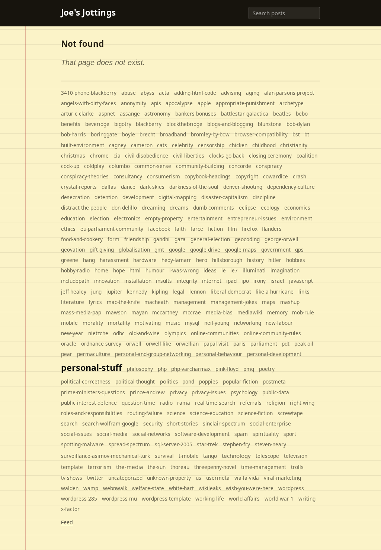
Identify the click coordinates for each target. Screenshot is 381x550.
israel (277, 280)
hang (89, 259)
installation (137, 280)
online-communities (215, 333)
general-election (210, 239)
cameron (142, 145)
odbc (119, 333)
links (304, 291)
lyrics (95, 301)
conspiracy (269, 165)
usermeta (218, 477)
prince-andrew (147, 392)
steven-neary (270, 444)
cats (162, 145)
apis (156, 103)
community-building (200, 165)
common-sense (152, 165)
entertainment (205, 218)
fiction (215, 228)
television (295, 455)
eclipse (247, 207)
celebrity (182, 145)
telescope (267, 455)
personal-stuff (91, 367)
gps (299, 249)
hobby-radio (75, 270)
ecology (270, 207)
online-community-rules (272, 333)
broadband (173, 134)
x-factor (70, 508)
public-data (275, 392)
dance (128, 186)
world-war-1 (279, 498)
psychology (244, 392)
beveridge (97, 123)
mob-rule (303, 312)
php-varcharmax (191, 368)
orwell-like (158, 343)
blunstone (270, 123)
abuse (128, 92)
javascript (301, 280)
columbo (119, 165)
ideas (210, 270)
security (153, 423)
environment (296, 218)
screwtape (290, 413)
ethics (68, 228)
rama (183, 402)
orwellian (187, 343)
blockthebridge (184, 123)
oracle (68, 343)
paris (239, 343)
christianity (293, 145)
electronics (127, 218)
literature (72, 301)
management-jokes (234, 301)
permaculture (93, 354)
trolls (297, 466)
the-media (129, 466)
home (101, 270)
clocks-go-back (226, 155)
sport (290, 433)
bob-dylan (298, 123)
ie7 (234, 270)
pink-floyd (226, 368)
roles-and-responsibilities (91, 413)
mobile (69, 322)
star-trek (207, 444)
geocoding (247, 239)
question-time (138, 402)
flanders (272, 228)
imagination (285, 270)
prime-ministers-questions (93, 392)
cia (117, 155)
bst (296, 134)
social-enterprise (270, 423)
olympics (175, 333)
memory (277, 312)
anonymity (133, 103)
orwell (133, 343)
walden (70, 488)
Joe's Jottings (88, 13)
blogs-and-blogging (230, 123)
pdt (285, 343)
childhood (264, 145)
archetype (291, 103)
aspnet (107, 113)
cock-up (70, 165)
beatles (282, 113)
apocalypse (179, 103)
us (198, 477)
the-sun (157, 466)
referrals (251, 402)
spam (241, 433)
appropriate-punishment (245, 103)
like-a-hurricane (275, 291)
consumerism (163, 176)
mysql (192, 322)
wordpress (291, 488)
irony (259, 280)
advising (231, 92)
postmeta (274, 381)
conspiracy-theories (85, 176)
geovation (73, 249)
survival (164, 455)
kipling (160, 291)
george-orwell (281, 239)
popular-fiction (240, 381)
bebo (302, 113)
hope (119, 270)
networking (247, 322)
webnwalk (115, 488)
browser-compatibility (261, 134)
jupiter (114, 291)
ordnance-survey (101, 343)
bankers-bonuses (195, 113)
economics (297, 207)
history (255, 259)
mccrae (192, 312)
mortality (119, 322)
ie (223, 270)
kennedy (137, 291)
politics (169, 381)
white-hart (181, 488)
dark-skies (152, 186)
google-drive (205, 249)
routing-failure (144, 413)
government (276, 249)
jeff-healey (73, 291)
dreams (179, 207)
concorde (240, 165)
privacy (178, 392)
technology (236, 455)
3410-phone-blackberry (88, 92)
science (176, 413)
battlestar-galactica (244, 113)
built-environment (82, 145)
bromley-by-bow (210, 134)
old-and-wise (144, 333)
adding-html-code (195, 92)
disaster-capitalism (224, 197)
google (177, 249)
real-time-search (215, 402)
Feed (67, 522)
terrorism (99, 466)
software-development (202, 433)
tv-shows (71, 477)
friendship (136, 239)
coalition (307, 155)
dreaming (153, 207)
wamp (90, 488)
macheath (156, 301)
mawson (116, 312)
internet (211, 280)
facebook (159, 228)
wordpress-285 (79, 498)
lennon (197, 291)
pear (66, 354)
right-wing (302, 402)
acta (164, 92)
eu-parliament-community (111, 228)
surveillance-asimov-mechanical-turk (105, 455)
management (189, 301)
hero (201, 259)
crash (299, 176)
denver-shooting (242, 186)
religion (275, 402)
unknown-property (169, 477)
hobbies (295, 259)
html (135, 270)
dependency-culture (291, 186)
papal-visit (216, 343)
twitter (95, 477)
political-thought (135, 381)
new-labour (279, 322)
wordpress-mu (119, 498)
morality (93, 322)
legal (179, 291)
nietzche (98, 333)
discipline (264, 197)
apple (204, 103)
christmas (73, 155)
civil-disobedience (146, 155)
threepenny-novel (215, 466)
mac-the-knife (123, 301)
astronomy (157, 113)
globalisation (134, 249)
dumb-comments (213, 207)
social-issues (76, 433)
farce (196, 228)
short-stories (182, 423)
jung (96, 291)
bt (306, 134)
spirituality (266, 433)
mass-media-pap (81, 312)
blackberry (148, 123)
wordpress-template (166, 498)
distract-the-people (84, 207)
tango (210, 455)
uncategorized (125, 477)
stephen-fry (236, 444)
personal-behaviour (218, 354)
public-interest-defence (89, 402)
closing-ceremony (270, 155)
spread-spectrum (129, 444)
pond (188, 381)
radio (166, 402)
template (72, 466)
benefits (70, 123)
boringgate (104, 134)
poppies (208, 381)
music (173, 322)
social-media (112, 433)
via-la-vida (246, 477)
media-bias (219, 312)
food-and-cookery (82, 239)
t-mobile (189, 455)
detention (106, 197)
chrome (99, 155)
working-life (209, 498)
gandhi (161, 239)
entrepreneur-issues (251, 218)
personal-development (274, 354)
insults (164, 280)
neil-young (216, 322)
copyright (247, 176)
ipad (231, 280)
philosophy (140, 368)
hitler (274, 259)
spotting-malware (82, 444)
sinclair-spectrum (224, 423)
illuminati (254, 270)
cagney (117, 145)
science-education (211, 413)
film (232, 228)
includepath (75, 280)
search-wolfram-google (110, 423)
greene (69, 259)
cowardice (275, 176)
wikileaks (210, 488)
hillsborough (227, 259)
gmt (159, 249)
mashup (290, 301)
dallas (109, 186)
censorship (211, 145)
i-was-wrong (184, 270)
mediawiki (249, 312)
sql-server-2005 (173, 444)
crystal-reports (79, 186)
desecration (75, 197)
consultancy (127, 176)
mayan (139, 312)
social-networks (151, 433)
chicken (238, 145)
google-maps (240, 249)
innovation (106, 280)
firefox (249, 228)
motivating (148, 322)
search (69, 423)
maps (268, 301)
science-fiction (255, 413)
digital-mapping (177, 197)
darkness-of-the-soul (193, 186)
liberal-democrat (231, 291)
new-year (72, 333)
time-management (263, 466)
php (162, 368)
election (99, 218)
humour (154, 270)
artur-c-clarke (77, 113)
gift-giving (102, 249)
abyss (147, 92)
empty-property (164, 218)
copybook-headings (208, 176)
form (113, 239)
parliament (263, 343)
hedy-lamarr (176, 259)
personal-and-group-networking (153, 354)
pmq (248, 368)
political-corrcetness (86, 381)
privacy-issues (209, 392)
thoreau (179, 466)
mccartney (165, 312)
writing (307, 498)
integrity (187, 280)
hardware (145, 259)
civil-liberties (188, 155)
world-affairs (244, 498)
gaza (180, 239)
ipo (245, 280)
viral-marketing (282, 477)
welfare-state (148, 488)
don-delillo (124, 207)
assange (130, 113)
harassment (114, 259)
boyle (128, 134)
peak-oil (303, 343)
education (73, 218)
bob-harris (73, 134)
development (138, 197)
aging (252, 92)
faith (180, 228)
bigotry (122, 123)
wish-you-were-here (249, 488)
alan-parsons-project (289, 92)
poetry (267, 368)
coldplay (94, 165)
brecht (147, 134)
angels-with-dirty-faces (88, 103)
